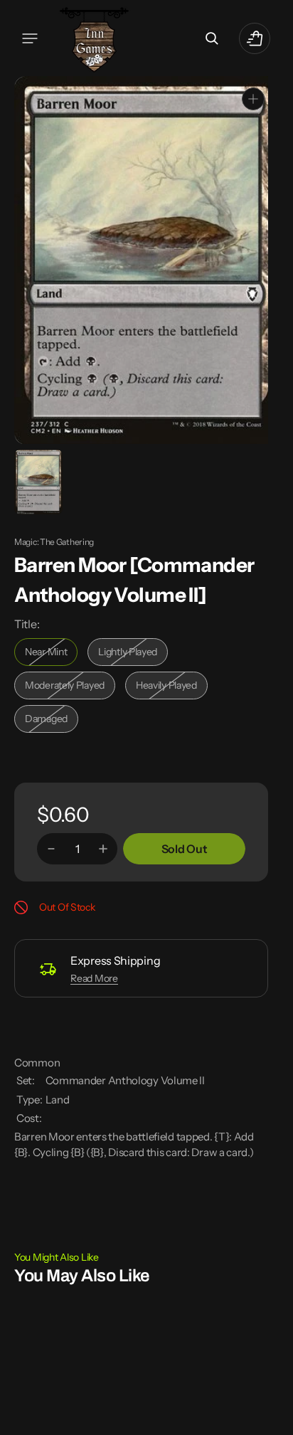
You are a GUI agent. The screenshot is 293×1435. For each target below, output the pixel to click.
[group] (37, 481)
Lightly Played (133, 652)
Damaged (51, 719)
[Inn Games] (94, 38)
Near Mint (51, 652)
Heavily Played (172, 686)
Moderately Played (68, 686)
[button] (30, 38)
